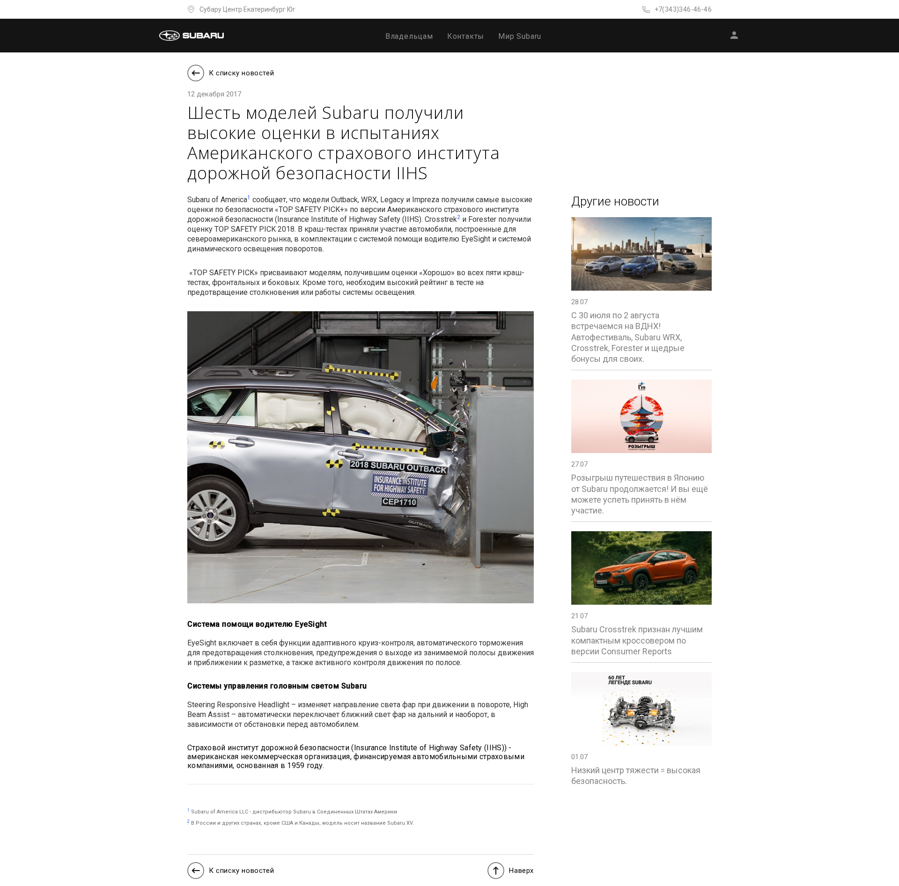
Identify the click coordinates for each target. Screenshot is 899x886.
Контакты (465, 36)
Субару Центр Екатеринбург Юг (247, 9)
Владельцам (409, 36)
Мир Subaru (519, 36)
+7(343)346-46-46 (683, 9)
